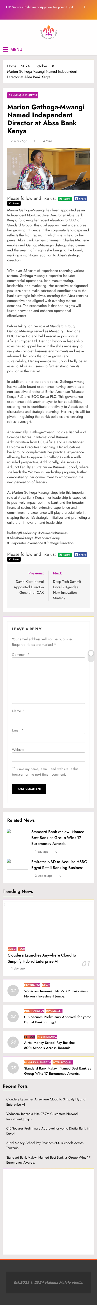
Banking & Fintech (23, 95)
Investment (32, 985)
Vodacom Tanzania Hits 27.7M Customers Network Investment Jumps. (56, 994)
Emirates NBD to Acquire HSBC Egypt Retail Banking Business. (59, 865)
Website (18, 749)
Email (17, 730)
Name (18, 711)
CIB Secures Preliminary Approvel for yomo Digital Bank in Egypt (40, 7)
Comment (21, 654)
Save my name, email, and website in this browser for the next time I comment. (45, 771)
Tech (21, 949)
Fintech (29, 1037)
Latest (12, 949)
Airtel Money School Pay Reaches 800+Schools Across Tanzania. (49, 1045)
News (46, 985)
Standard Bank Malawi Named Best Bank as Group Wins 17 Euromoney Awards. (57, 838)
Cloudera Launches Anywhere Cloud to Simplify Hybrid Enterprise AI (42, 958)
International (34, 1011)
